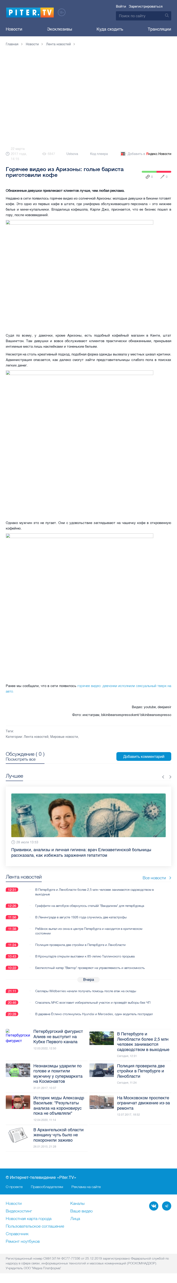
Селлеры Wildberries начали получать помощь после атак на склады (85, 991)
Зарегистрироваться (145, 6)
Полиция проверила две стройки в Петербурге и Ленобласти (80, 945)
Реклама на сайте (86, 1186)
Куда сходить (110, 29)
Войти (121, 6)
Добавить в (149, 154)
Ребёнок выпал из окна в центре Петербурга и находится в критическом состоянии (88, 931)
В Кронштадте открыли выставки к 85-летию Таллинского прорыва (85, 956)
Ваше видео (81, 1211)
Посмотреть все (20, 759)
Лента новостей (36, 737)
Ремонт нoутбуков (23, 1241)
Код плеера (99, 154)
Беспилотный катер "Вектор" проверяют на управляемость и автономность (90, 968)
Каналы (77, 1203)
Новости (14, 29)
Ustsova (72, 154)
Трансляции (159, 29)
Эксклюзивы (59, 29)
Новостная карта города (28, 1219)
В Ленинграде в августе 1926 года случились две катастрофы (81, 917)
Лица (75, 1219)
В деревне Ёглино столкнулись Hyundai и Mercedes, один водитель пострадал (94, 1014)
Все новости (154, 877)
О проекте (14, 1186)
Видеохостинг (19, 1211)
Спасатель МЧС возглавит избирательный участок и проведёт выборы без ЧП (92, 1002)
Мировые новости (64, 737)
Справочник (17, 1234)
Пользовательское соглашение (35, 1226)
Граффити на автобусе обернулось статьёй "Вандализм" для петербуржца (89, 906)
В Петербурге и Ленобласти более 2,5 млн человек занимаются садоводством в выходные (94, 892)
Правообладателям (47, 1186)
